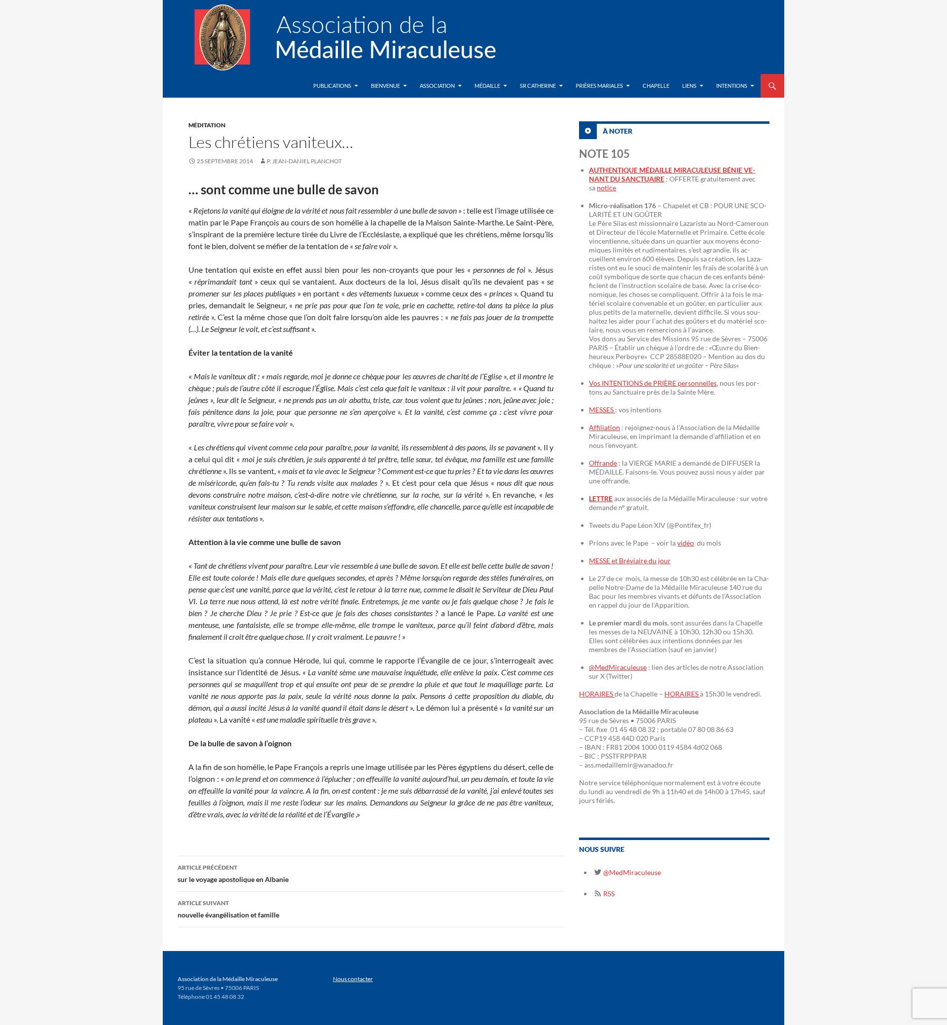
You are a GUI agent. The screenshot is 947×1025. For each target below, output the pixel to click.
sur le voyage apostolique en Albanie (233, 873)
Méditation (206, 125)
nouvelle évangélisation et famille (228, 909)
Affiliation (604, 427)
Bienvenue (385, 85)
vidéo (685, 543)
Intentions (731, 85)
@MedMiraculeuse (618, 667)
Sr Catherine (538, 85)
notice (606, 187)
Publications (332, 85)
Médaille (487, 85)
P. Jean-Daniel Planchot (304, 161)
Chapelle (656, 85)
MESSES (602, 409)
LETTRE (601, 498)
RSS (608, 893)
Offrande (603, 463)
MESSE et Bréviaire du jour (630, 560)
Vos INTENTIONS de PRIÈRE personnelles (653, 383)
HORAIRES (597, 694)
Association (437, 85)
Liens (689, 85)
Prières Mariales (599, 85)
